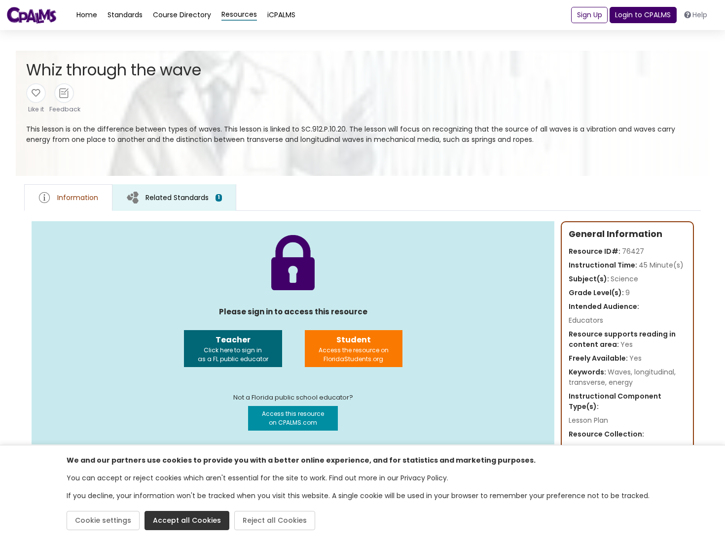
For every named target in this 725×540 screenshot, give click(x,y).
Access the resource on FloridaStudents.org (354, 348)
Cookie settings (103, 520)
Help (699, 15)
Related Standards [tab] (182, 197)
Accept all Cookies (187, 520)
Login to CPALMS (643, 15)
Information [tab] (77, 197)
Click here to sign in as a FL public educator (233, 348)
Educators (586, 320)
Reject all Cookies (275, 520)
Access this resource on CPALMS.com (293, 418)
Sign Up (589, 15)
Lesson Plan (588, 420)
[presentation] (174, 197)
